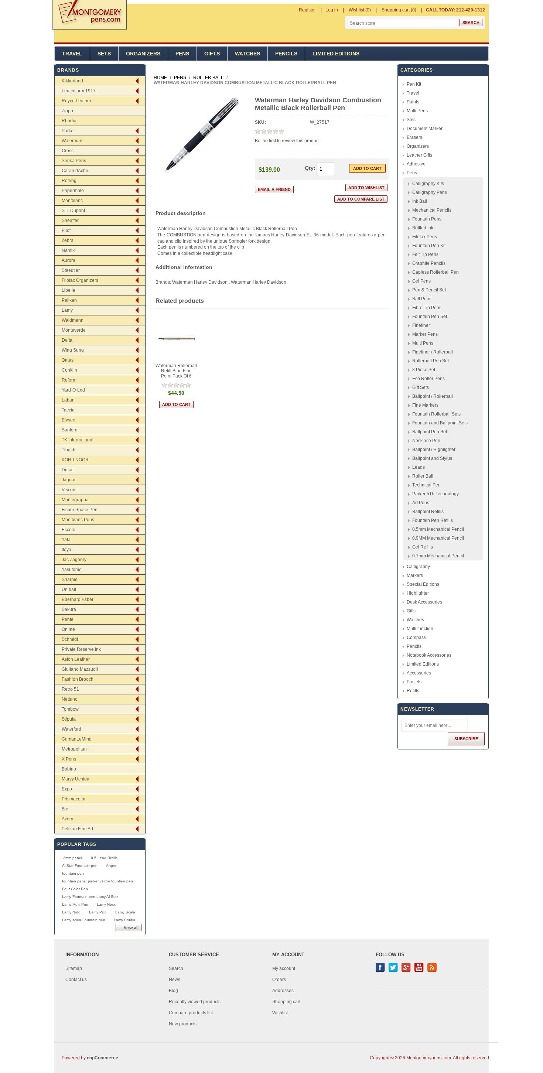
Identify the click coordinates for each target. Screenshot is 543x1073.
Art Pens (420, 502)
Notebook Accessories (429, 655)
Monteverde (74, 330)
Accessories (419, 673)
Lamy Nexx (106, 904)
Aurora (68, 260)
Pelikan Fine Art (77, 828)
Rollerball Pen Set (430, 360)
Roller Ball (422, 476)
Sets (104, 54)
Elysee (68, 420)
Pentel (68, 619)
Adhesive (416, 164)
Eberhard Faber (77, 599)
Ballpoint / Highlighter (433, 449)
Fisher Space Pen (80, 509)
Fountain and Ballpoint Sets (440, 423)
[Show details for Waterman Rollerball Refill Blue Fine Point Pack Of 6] (176, 338)
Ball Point (421, 298)
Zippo (67, 110)
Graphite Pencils (428, 263)
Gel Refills (422, 547)
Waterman (72, 140)
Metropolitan (74, 749)
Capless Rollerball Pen (435, 272)
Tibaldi (68, 449)
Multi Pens (417, 110)
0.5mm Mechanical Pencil (438, 529)
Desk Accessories (424, 602)
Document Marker (425, 128)
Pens (182, 54)
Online (68, 629)
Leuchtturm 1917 (79, 90)
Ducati (68, 469)
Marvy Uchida (75, 779)
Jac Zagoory (74, 559)
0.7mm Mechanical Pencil (438, 555)
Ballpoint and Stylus (432, 458)
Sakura (69, 609)
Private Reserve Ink (81, 649)
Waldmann (72, 320)
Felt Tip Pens (425, 254)
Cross (68, 150)
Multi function (420, 628)
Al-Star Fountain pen (80, 866)
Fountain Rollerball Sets (436, 414)
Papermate (73, 190)
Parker (68, 130)
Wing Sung (73, 350)
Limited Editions (336, 54)
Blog (173, 990)
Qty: (310, 168)
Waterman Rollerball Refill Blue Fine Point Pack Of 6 (176, 371)
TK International (77, 439)
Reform (69, 380)
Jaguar (69, 479)
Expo (67, 789)
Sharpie (70, 579)
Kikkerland (72, 80)
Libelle (68, 290)
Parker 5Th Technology (435, 493)
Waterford (71, 729)
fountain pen (73, 873)
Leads (418, 467)
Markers (415, 575)
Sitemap (73, 968)
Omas (68, 360)
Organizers (143, 54)
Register (307, 10)
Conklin (69, 370)
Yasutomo (72, 569)
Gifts (212, 54)
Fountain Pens (426, 219)
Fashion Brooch (77, 679)
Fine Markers (425, 405)
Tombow (70, 709)
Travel (72, 54)
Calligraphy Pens (429, 192)
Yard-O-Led (73, 390)
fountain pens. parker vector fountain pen (97, 881)
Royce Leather (76, 100)
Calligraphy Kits (428, 183)
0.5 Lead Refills (104, 858)
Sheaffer (70, 220)
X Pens (69, 759)
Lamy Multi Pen (75, 904)
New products (183, 1023)
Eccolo (68, 529)
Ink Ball (419, 201)
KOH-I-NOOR (75, 459)
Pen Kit (414, 84)
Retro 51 (70, 689)
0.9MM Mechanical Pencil (438, 538)
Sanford (70, 430)
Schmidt (70, 639)
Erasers (414, 137)
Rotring (69, 180)
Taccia (68, 410)
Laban (68, 400)
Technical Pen (426, 485)
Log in (331, 10)
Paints (413, 102)
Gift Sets (420, 387)
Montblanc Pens (78, 519)
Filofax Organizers (80, 280)
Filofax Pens (424, 236)
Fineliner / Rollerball (432, 352)
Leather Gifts (419, 155)
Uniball (69, 589)
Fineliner (421, 325)
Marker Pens (425, 334)
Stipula (69, 719)
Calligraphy (418, 566)
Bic (65, 808)
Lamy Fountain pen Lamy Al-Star (90, 897)
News (174, 979)
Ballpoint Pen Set (429, 431)
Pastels (414, 681)
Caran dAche (75, 170)
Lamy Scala (125, 912)
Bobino (69, 769)
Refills (413, 690)
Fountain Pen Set (429, 316)
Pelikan (69, 300)
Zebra (68, 240)
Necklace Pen (426, 440)
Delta (67, 340)
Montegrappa (75, 499)
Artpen (111, 866)
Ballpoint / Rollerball (432, 396)
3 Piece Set (423, 369)
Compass (416, 637)
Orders (279, 979)
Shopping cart (286, 1001)
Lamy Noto (71, 912)
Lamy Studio (124, 920)
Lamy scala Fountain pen (83, 920)
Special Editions (423, 584)
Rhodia (69, 120)
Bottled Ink (422, 227)
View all (131, 927)
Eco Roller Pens (428, 378)
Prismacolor (74, 799)
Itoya (66, 549)
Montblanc (72, 200)
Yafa (66, 539)
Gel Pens (421, 281)
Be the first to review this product (287, 140)
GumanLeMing (77, 739)
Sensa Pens (74, 160)
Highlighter (418, 593)
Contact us (76, 979)
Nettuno (70, 699)
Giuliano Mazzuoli (80, 669)
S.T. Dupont (73, 210)
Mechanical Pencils (431, 210)
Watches (247, 54)
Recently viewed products (195, 1001)
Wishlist (280, 1012)
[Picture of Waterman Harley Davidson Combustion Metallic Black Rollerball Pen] (201, 174)
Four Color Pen (75, 889)
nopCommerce (102, 1057)
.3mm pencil (72, 858)
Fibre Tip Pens (426, 307)
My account (283, 968)
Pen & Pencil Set (429, 290)
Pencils (286, 54)
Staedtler (71, 270)
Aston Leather (76, 659)
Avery (67, 818)
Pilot (66, 230)
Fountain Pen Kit (428, 245)
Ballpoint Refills (428, 511)
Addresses (283, 990)
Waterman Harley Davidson (200, 282)
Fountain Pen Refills (432, 520)
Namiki (69, 250)
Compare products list (191, 1012)
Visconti (70, 489)
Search (176, 968)
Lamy (67, 310)
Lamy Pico (98, 912)
